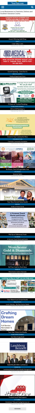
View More (17, 408)
